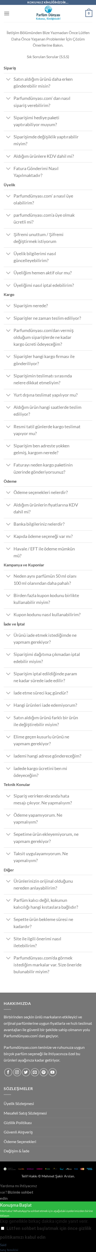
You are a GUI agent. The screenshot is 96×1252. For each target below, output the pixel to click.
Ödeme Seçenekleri (20, 1141)
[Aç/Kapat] (8, 80)
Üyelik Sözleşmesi (19, 1103)
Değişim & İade (16, 1150)
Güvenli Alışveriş (18, 1132)
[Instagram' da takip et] (17, 1072)
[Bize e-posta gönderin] (35, 1072)
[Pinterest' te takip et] (44, 1072)
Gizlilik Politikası (18, 1122)
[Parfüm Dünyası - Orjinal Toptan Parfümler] (48, 13)
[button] (7, 13)
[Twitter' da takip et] (26, 1072)
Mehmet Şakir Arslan (58, 1176)
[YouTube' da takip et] (52, 1072)
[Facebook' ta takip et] (8, 1072)
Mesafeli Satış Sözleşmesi (25, 1113)
